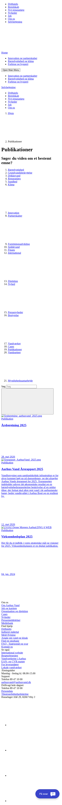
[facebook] (33, 750)
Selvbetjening (15, 21)
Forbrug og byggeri (18, 64)
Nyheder (12, 12)
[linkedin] (33, 725)
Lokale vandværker (11, 667)
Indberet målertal (10, 632)
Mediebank (7, 623)
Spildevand (14, 247)
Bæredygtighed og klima (21, 61)
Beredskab (13, 7)
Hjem (11, 113)
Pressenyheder (15, 312)
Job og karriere (9, 608)
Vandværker (14, 343)
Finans (11, 250)
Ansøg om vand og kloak (14, 637)
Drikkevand (14, 175)
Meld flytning (8, 635)
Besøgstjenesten (9, 655)
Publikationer (15, 349)
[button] (10, 70)
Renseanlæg (14, 178)
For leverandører (10, 664)
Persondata (7, 691)
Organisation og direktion (14, 611)
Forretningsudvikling (19, 244)
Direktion (13, 281)
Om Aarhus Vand (10, 605)
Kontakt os (7, 646)
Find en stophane (10, 640)
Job (10, 15)
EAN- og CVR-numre (13, 661)
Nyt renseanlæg (16, 10)
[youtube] (33, 800)
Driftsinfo (13, 4)
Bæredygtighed (16, 169)
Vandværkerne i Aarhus (13, 658)
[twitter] (33, 775)
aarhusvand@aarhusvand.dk (16, 682)
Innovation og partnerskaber (22, 58)
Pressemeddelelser (10, 620)
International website (12, 652)
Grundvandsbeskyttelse (20, 172)
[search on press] (27, 401)
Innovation (13, 212)
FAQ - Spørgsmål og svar (14, 643)
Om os (11, 18)
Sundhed (12, 181)
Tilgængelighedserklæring (14, 694)
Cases (11, 346)
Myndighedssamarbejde (20, 380)
